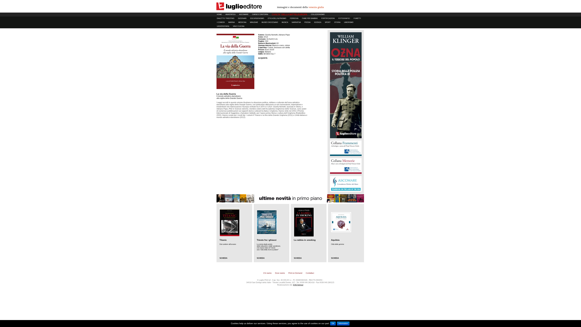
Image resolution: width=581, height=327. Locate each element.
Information (343, 323)
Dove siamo (280, 273)
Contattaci (310, 273)
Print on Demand (295, 273)
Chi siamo (267, 273)
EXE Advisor (298, 285)
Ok (333, 323)
